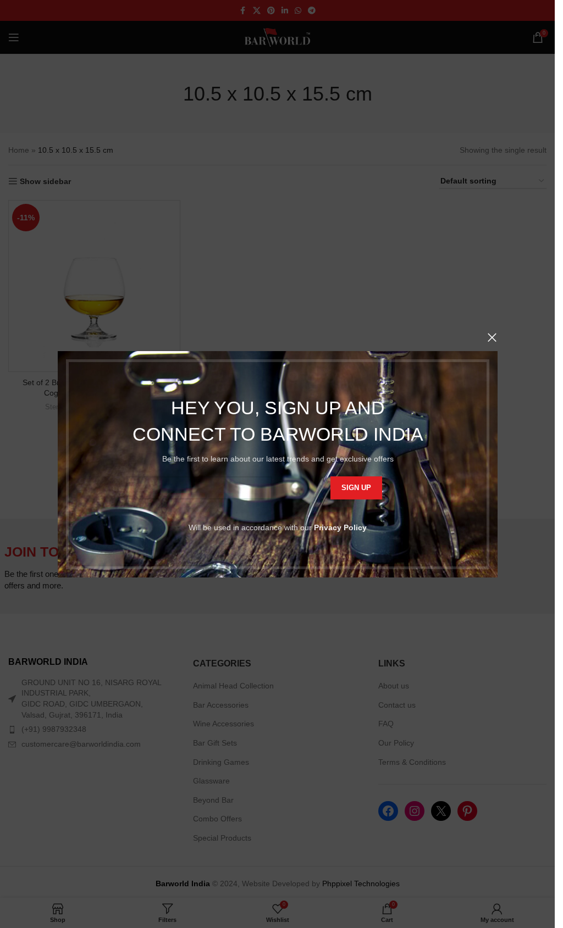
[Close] (492, 337)
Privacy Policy (340, 527)
